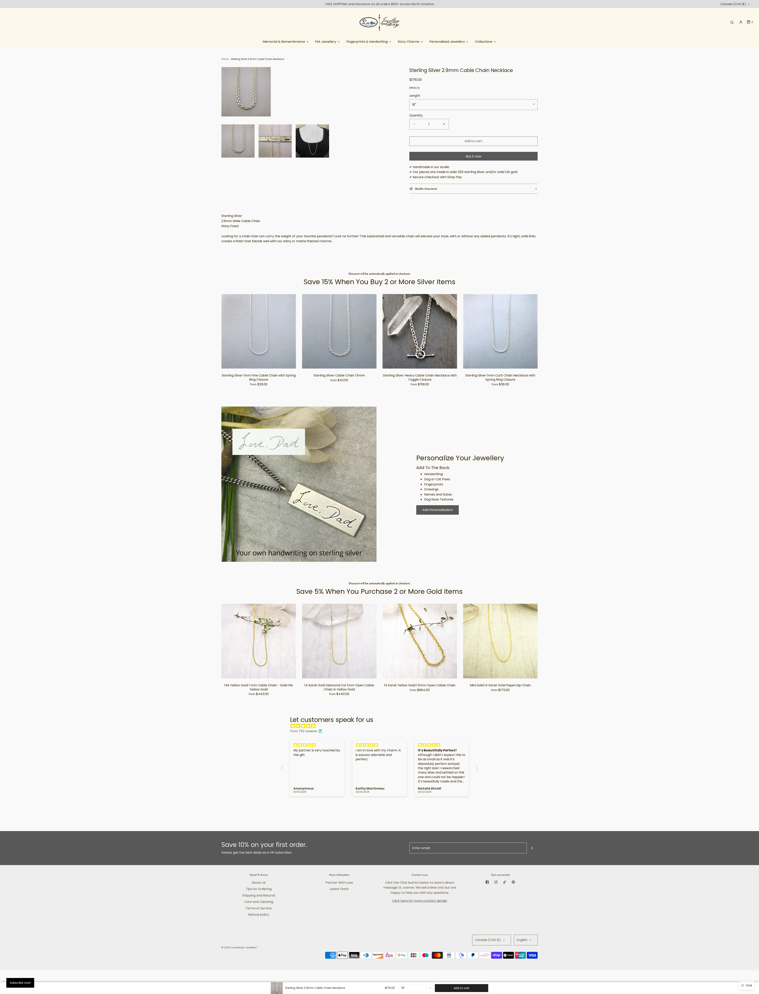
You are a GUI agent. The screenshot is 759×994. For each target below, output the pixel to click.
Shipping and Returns (258, 895)
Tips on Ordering (259, 889)
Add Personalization (437, 510)
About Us (259, 882)
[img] (381, 726)
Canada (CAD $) (733, 4)
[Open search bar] (731, 22)
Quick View (258, 360)
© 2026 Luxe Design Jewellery (238, 947)
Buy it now (473, 156)
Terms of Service (258, 908)
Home (224, 59)
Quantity (416, 115)
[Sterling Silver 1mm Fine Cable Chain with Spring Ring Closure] (258, 331)
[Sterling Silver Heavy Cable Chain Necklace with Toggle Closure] (419, 331)
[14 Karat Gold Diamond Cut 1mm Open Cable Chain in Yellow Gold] (339, 641)
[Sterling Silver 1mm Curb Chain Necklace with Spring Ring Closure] (500, 331)
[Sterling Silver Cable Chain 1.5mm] (339, 331)
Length (414, 95)
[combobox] (416, 988)
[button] (238, 141)
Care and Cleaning (258, 901)
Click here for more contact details (419, 900)
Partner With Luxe (339, 882)
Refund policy (258, 914)
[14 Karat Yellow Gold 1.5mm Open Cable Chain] (419, 641)
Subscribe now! (20, 983)
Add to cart (473, 141)
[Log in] (740, 22)
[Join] (532, 848)
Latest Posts (339, 889)
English (522, 940)
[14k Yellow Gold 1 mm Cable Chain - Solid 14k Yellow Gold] (258, 641)
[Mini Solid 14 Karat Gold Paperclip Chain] (500, 641)
